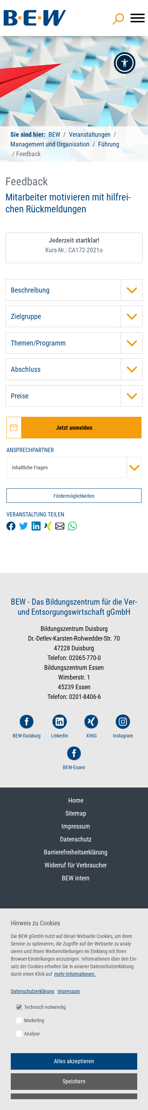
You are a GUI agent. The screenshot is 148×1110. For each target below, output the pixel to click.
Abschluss (26, 369)
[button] (125, 63)
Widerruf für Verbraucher (76, 865)
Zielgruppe (26, 316)
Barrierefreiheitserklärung (75, 852)
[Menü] (137, 18)
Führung (108, 144)
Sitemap (75, 813)
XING (91, 736)
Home (75, 800)
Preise (19, 396)
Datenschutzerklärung (32, 991)
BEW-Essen (74, 767)
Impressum (75, 826)
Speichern (74, 1081)
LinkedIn (59, 736)
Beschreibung (30, 290)
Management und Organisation (49, 144)
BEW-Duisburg (27, 736)
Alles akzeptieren (74, 1061)
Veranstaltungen (90, 134)
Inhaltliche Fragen (30, 467)
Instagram (123, 736)
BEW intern (75, 878)
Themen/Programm (38, 343)
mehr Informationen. (75, 974)
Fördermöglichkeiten (74, 496)
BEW (55, 134)
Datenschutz (76, 839)
